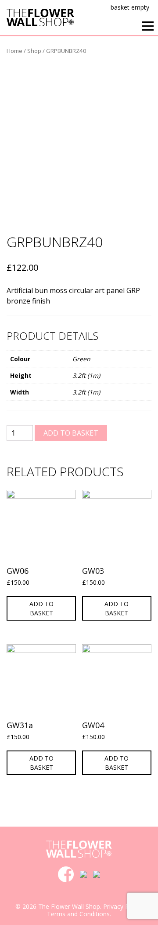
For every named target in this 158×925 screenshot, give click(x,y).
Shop (34, 51)
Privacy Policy (122, 906)
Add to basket (70, 433)
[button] (148, 26)
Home (14, 51)
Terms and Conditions (78, 914)
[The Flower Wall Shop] (40, 16)
